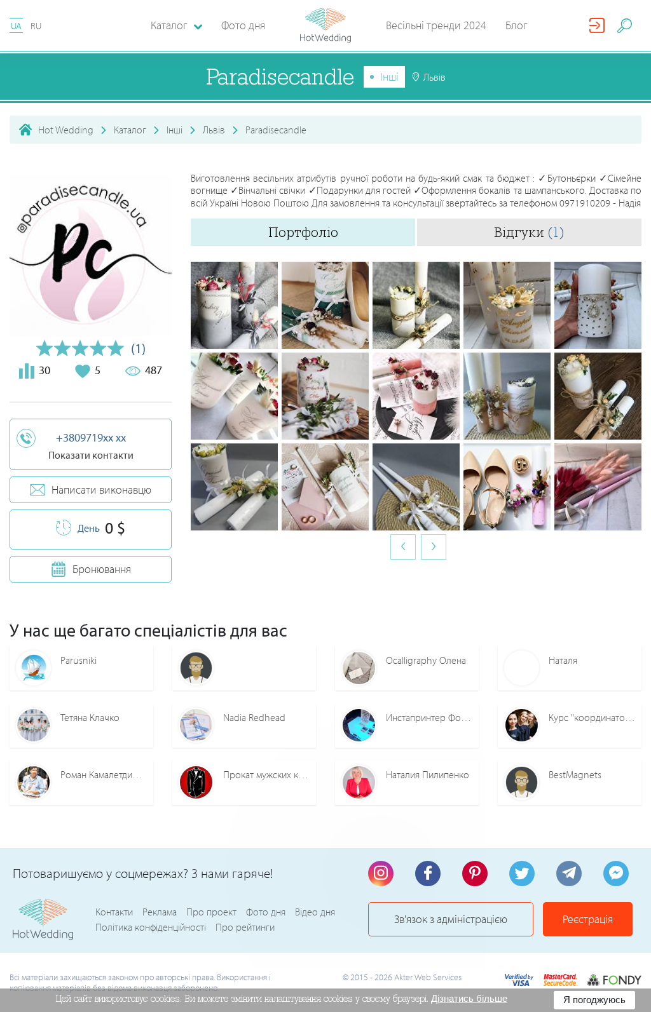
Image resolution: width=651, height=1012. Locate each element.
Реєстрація (588, 919)
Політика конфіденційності (150, 927)
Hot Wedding (65, 129)
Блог (516, 25)
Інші (389, 76)
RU (36, 26)
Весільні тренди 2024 (436, 25)
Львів (214, 129)
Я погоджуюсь (594, 999)
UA (16, 26)
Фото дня (243, 25)
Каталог (130, 129)
